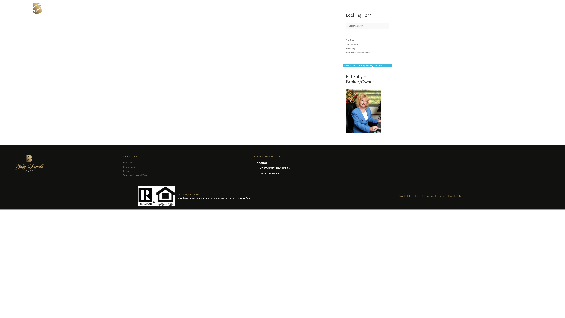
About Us (500, 15)
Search (422, 15)
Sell (439, 15)
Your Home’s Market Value (358, 53)
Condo (262, 163)
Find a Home (352, 44)
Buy (453, 15)
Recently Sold (526, 15)
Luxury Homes (268, 174)
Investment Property (273, 168)
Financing (350, 49)
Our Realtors (475, 15)
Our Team (350, 40)
